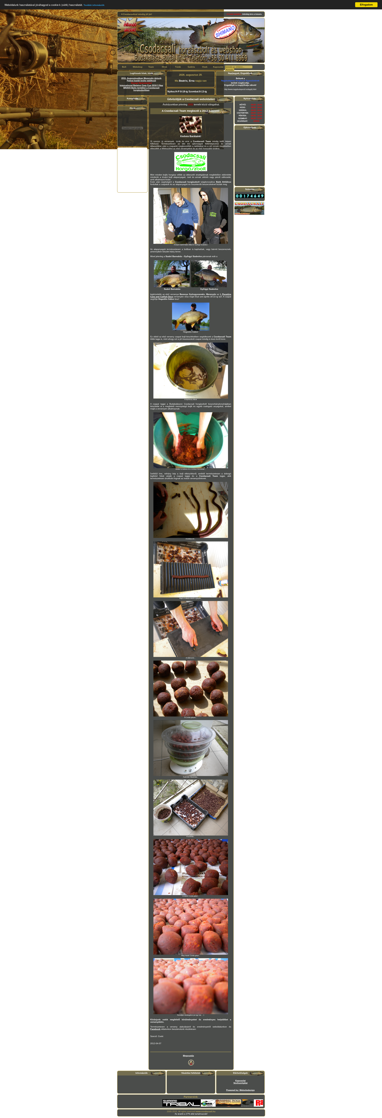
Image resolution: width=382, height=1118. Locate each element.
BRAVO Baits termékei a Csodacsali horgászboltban (141, 89)
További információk (94, 5)
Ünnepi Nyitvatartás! (141, 83)
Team (151, 67)
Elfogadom (366, 4)
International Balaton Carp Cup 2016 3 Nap (141, 85)
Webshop (138, 67)
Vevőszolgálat (240, 1083)
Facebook (155, 1029)
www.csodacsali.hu (205, 1111)
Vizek (204, 67)
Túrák (178, 67)
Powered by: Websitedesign (240, 1090)
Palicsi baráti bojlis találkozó (141, 80)
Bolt (124, 67)
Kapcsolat (218, 67)
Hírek (164, 67)
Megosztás (188, 1055)
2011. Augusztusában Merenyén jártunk (141, 78)
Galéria (191, 67)
